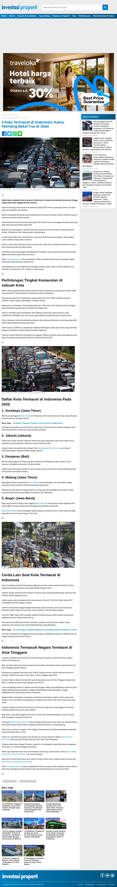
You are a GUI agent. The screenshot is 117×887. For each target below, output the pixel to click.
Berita (12, 16)
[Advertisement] (58, 36)
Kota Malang (34, 482)
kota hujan (40, 503)
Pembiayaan (84, 16)
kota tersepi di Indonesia (20, 722)
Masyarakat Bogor (9, 511)
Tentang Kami (90, 884)
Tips (74, 16)
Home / (4, 115)
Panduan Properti (61, 16)
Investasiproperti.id (14, 259)
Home (4, 16)
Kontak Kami (101, 884)
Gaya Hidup (44, 16)
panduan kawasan (10, 781)
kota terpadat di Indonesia (48, 448)
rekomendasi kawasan (28, 781)
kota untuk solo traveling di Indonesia (17, 762)
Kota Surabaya (27, 416)
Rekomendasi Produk (103, 16)
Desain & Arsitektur (27, 16)
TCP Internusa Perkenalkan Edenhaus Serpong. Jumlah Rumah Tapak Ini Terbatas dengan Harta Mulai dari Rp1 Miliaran (98, 160)
